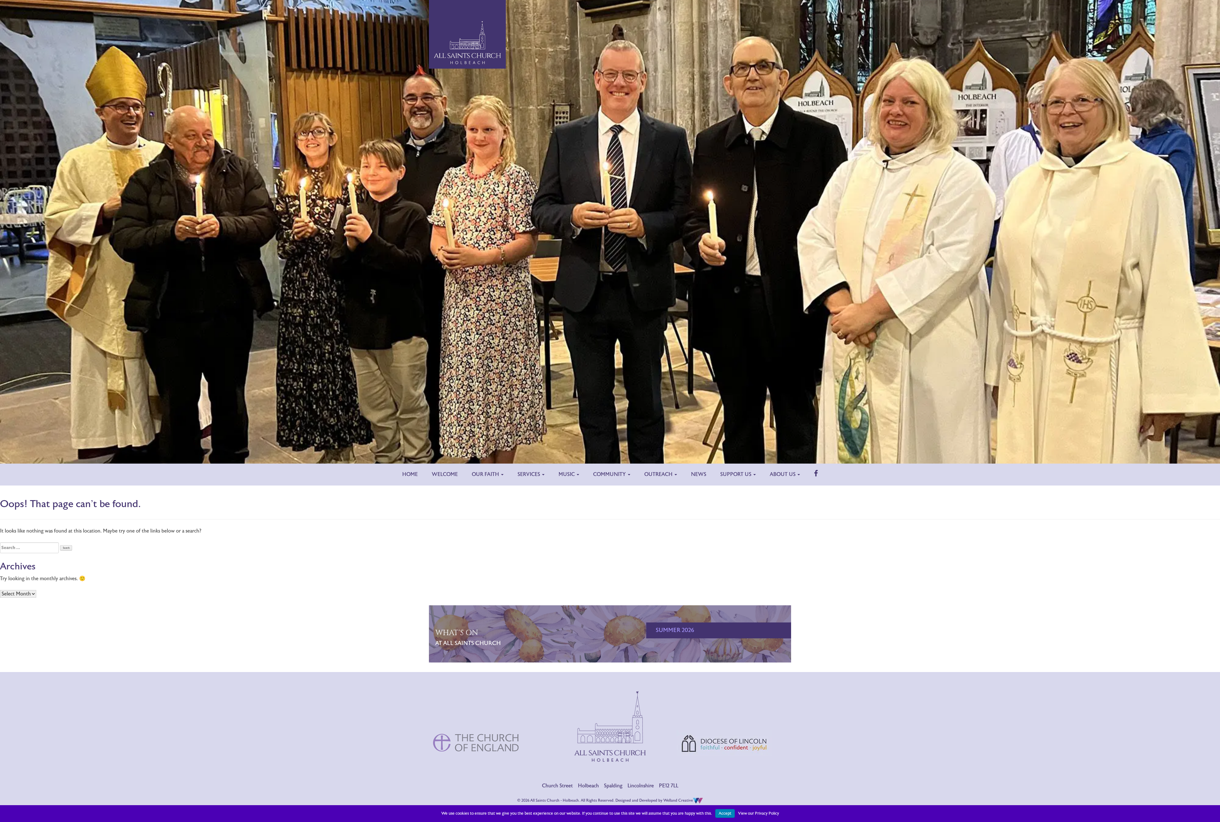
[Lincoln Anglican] (724, 716)
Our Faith (486, 474)
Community (610, 474)
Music (567, 474)
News (698, 474)
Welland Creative (678, 800)
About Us (783, 474)
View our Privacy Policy (758, 813)
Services (529, 474)
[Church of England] (476, 716)
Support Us (736, 474)
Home (410, 474)
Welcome (445, 474)
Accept (725, 813)
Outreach (659, 474)
